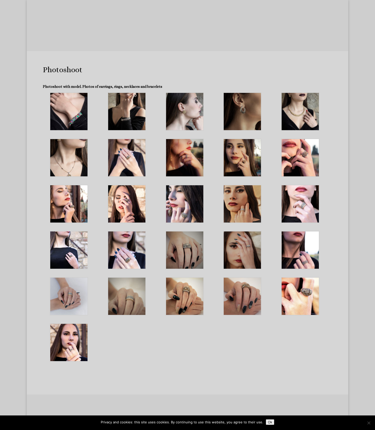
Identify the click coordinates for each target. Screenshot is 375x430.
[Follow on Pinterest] (213, 413)
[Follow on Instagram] (182, 413)
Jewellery (140, 38)
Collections (109, 38)
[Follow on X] (172, 413)
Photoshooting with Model (169, 47)
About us (85, 38)
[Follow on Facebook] (162, 413)
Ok (270, 422)
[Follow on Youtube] (203, 413)
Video (200, 47)
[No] (368, 422)
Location (237, 38)
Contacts (259, 38)
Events (216, 47)
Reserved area (205, 38)
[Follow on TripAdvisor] (193, 413)
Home (65, 38)
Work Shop (170, 38)
